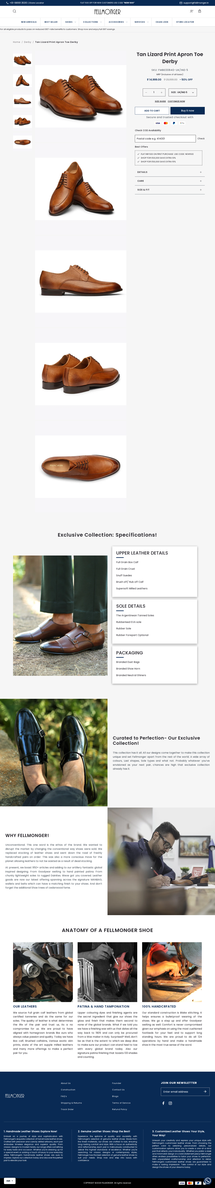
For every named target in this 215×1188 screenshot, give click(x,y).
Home (16, 42)
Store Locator (36, 2)
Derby (27, 42)
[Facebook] (163, 1103)
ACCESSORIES (116, 22)
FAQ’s (64, 1096)
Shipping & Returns (71, 1103)
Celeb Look (162, 22)
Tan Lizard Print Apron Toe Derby (56, 42)
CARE (140, 180)
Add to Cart (152, 110)
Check (201, 138)
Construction (68, 1089)
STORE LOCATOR (185, 22)
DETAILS (142, 172)
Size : (174, 92)
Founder (116, 1083)
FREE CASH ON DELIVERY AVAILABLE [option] (107, 3)
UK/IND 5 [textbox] (182, 92)
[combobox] (185, 92)
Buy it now (187, 110)
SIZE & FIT (143, 189)
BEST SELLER (51, 22)
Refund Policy (119, 1109)
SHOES (68, 22)
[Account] (192, 11)
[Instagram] (170, 1103)
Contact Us (118, 1089)
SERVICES (140, 22)
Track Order (67, 1109)
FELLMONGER (107, 1183)
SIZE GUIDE (160, 101)
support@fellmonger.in (196, 2)
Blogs (115, 1096)
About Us (66, 1083)
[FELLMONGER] (108, 11)
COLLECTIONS (90, 22)
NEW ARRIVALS (29, 22)
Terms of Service (121, 1103)
